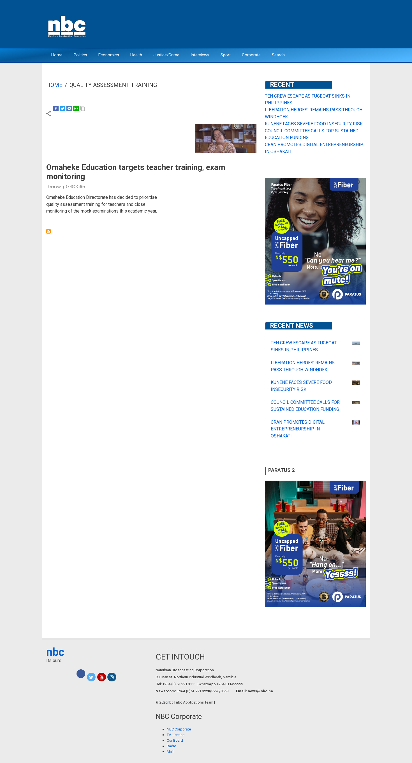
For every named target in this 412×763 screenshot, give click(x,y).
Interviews (200, 54)
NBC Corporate (179, 729)
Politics (80, 54)
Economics (108, 54)
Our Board (175, 740)
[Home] (67, 26)
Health (136, 54)
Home (57, 54)
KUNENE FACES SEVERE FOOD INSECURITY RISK (314, 123)
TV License (175, 735)
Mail (170, 752)
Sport (226, 54)
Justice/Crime (166, 54)
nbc (55, 652)
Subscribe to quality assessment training (48, 231)
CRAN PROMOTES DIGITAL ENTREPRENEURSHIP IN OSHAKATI (298, 429)
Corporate (251, 54)
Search (278, 54)
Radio (171, 746)
